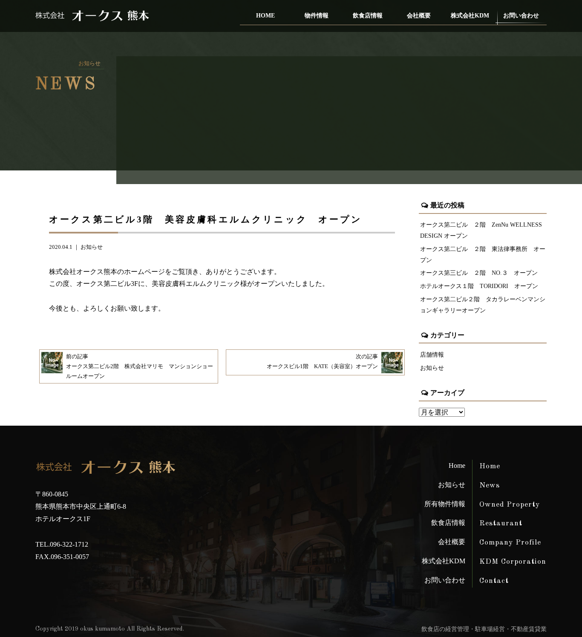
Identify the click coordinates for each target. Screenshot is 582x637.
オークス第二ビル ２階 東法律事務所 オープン (482, 254)
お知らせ (92, 247)
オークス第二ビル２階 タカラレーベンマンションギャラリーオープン (482, 305)
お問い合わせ (521, 15)
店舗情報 (432, 354)
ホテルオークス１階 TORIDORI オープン (479, 285)
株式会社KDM (470, 15)
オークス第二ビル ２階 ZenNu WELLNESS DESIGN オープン (481, 230)
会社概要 (419, 15)
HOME (265, 15)
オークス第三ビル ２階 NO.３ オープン (479, 272)
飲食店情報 (368, 15)
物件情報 (316, 15)
